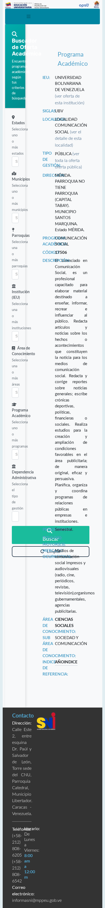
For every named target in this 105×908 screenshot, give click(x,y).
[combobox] (15, 162)
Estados (18, 123)
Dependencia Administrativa (24, 475)
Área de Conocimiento (23, 351)
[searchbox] (15, 161)
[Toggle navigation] (28, 16)
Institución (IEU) (21, 295)
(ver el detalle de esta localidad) (68, 138)
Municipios (21, 179)
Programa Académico (21, 413)
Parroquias (21, 236)
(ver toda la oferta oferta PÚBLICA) (68, 160)
